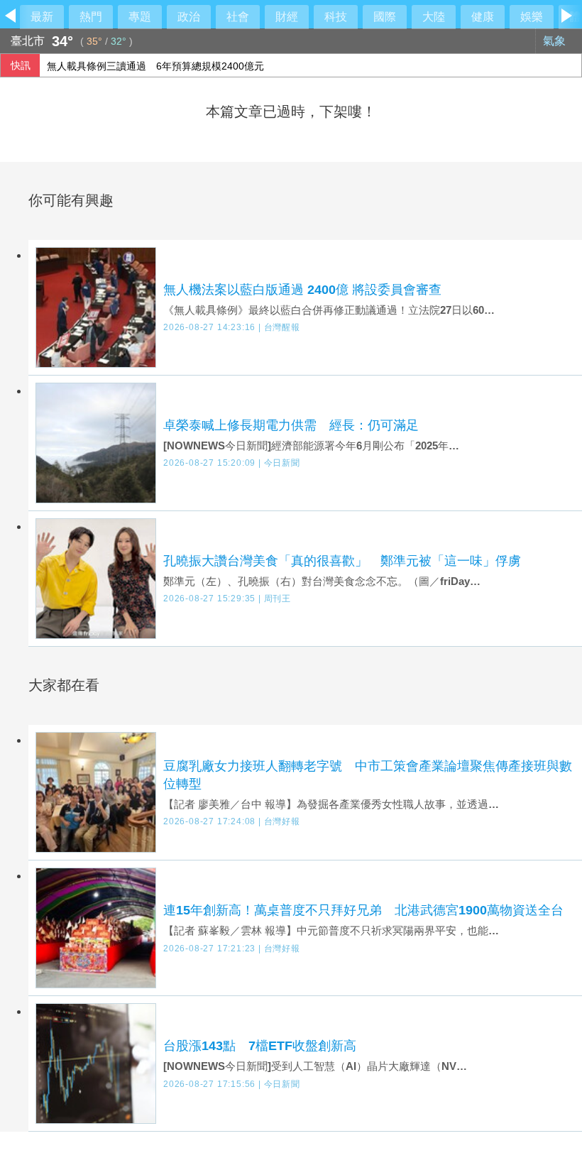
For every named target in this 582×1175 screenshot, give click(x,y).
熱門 (90, 17)
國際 (384, 17)
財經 (286, 17)
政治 (188, 17)
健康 (482, 17)
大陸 (433, 17)
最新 (42, 17)
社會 (237, 17)
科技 (335, 17)
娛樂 (531, 17)
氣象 (556, 41)
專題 (139, 17)
